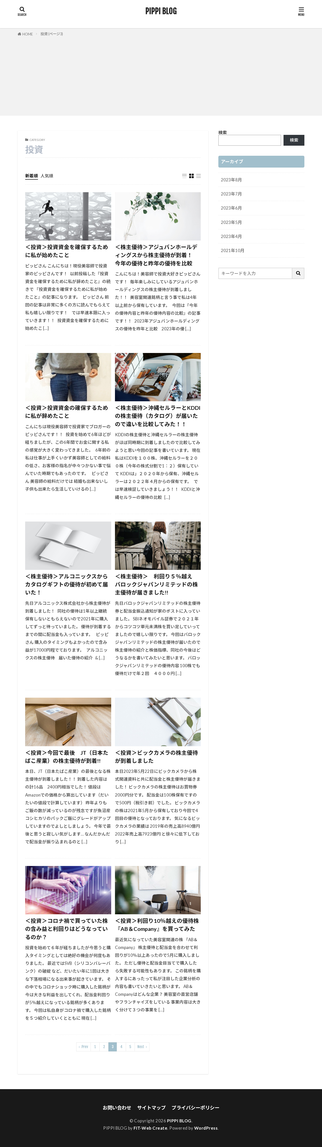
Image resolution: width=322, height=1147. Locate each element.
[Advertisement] (161, 75)
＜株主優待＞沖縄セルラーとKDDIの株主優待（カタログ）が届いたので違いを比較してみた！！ (157, 416)
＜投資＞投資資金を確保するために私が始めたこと (66, 251)
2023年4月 (231, 236)
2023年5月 (231, 222)
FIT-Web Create (150, 1128)
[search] (298, 273)
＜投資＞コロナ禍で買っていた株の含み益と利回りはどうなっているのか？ (66, 929)
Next (140, 1046)
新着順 (31, 175)
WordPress (206, 1128)
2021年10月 (233, 250)
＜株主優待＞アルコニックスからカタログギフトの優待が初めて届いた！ (66, 584)
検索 (222, 132)
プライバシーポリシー (195, 1108)
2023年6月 (231, 208)
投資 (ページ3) (52, 34)
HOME (27, 34)
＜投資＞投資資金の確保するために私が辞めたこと (66, 412)
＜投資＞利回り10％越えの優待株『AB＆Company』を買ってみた (157, 925)
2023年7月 (231, 193)
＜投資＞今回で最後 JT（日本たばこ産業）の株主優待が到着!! (66, 756)
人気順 (47, 175)
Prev (85, 1046)
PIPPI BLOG (161, 11)
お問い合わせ (117, 1108)
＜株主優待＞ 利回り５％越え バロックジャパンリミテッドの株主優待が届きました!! (156, 584)
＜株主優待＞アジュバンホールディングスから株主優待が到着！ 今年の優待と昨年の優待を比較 (156, 255)
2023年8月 (231, 179)
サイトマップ (151, 1108)
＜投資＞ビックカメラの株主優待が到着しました (156, 756)
